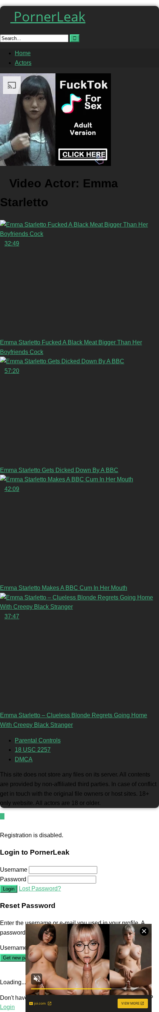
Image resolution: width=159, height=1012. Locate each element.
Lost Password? (40, 888)
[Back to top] (2, 816)
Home (23, 53)
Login (8, 889)
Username (13, 869)
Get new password (23, 958)
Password (13, 879)
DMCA (24, 759)
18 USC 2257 (33, 750)
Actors (23, 63)
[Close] (2, 825)
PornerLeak (47, 16)
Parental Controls (38, 740)
